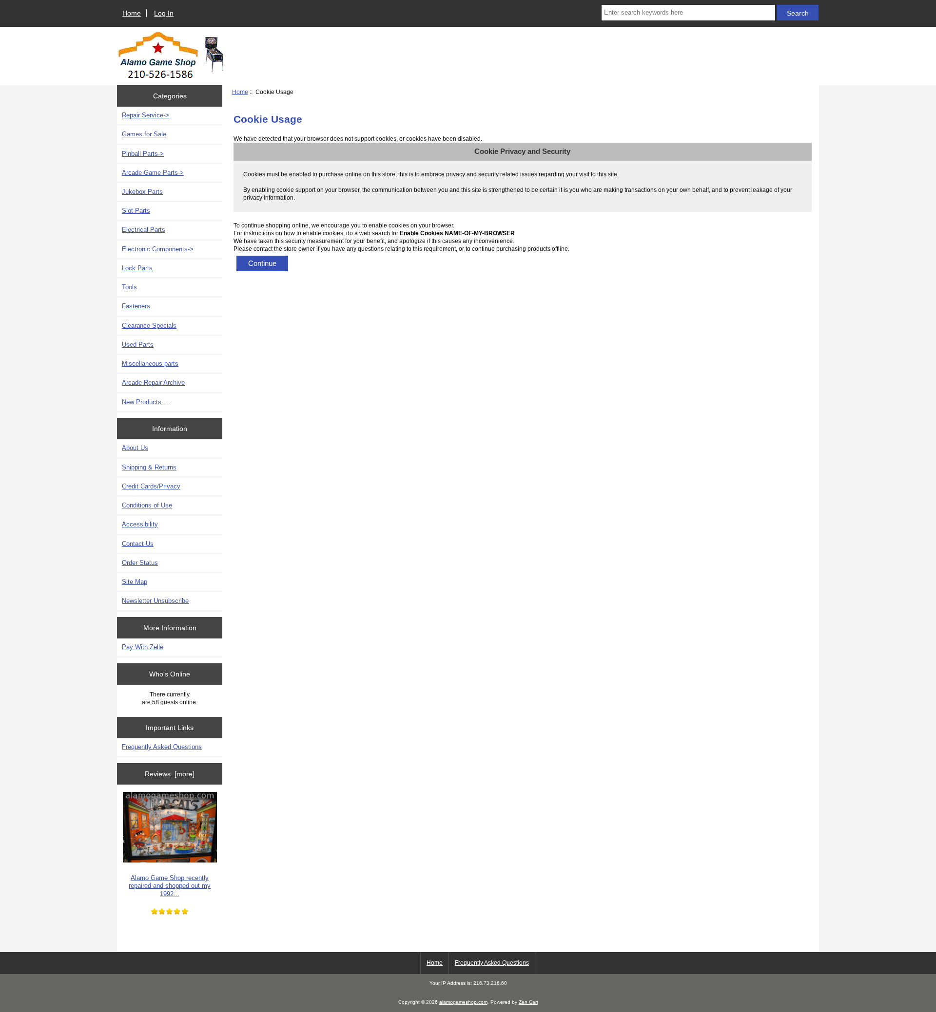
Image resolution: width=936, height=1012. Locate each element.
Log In (164, 13)
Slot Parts (136, 210)
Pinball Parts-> (143, 153)
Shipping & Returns (149, 467)
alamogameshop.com (463, 1002)
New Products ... (145, 402)
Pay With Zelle (142, 647)
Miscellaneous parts (150, 363)
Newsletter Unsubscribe (155, 600)
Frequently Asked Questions (162, 746)
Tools (129, 287)
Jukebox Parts (142, 191)
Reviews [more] (170, 774)
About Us (135, 447)
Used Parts (138, 344)
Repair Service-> (145, 115)
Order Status (140, 562)
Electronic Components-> (158, 249)
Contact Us (138, 543)
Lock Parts (137, 268)
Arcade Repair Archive (153, 382)
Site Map (134, 581)
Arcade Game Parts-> (153, 172)
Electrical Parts (143, 229)
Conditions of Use (147, 505)
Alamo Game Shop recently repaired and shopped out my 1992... (170, 885)
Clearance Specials (149, 325)
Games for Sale (144, 134)
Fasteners (136, 306)
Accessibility (140, 524)
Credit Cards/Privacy (151, 486)
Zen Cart (528, 1002)
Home (131, 13)
